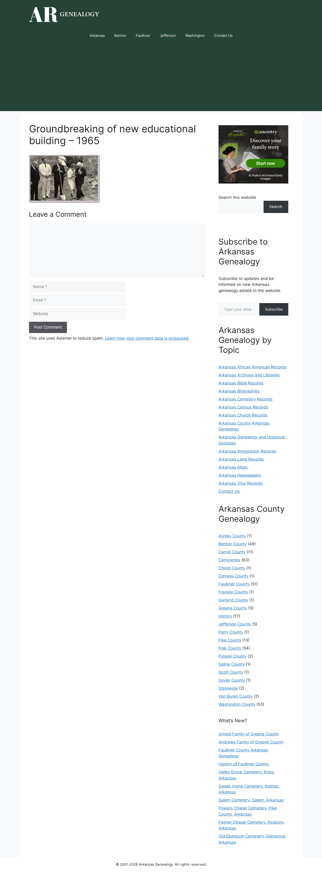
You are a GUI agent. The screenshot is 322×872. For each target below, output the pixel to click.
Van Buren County (236, 696)
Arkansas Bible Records (241, 383)
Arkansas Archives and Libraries (249, 375)
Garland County (233, 600)
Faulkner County (234, 584)
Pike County (230, 640)
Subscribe (274, 309)
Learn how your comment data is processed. (147, 338)
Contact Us (223, 35)
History (225, 616)
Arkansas (97, 35)
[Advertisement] (161, 78)
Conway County (233, 576)
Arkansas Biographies (239, 391)
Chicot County (232, 568)
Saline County (232, 664)
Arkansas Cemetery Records (245, 399)
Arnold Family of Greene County (249, 734)
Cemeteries (229, 560)
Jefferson (168, 35)
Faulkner (143, 35)
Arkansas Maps (233, 467)
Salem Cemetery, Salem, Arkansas (251, 800)
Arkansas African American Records (253, 367)
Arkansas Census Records (243, 407)
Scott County (231, 672)
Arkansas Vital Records (241, 483)
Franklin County (233, 592)
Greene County (233, 608)
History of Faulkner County (244, 764)
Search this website (237, 197)
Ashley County (232, 536)
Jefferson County (235, 624)
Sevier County (232, 680)
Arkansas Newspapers (240, 475)
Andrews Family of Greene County (251, 742)
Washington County (237, 704)
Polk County (230, 648)
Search (275, 206)
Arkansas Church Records (243, 415)
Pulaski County (233, 656)
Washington (195, 35)
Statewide (228, 688)
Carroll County (232, 552)
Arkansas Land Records (241, 459)
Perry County (231, 632)
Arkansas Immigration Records (247, 451)
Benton (120, 35)
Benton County (233, 544)
